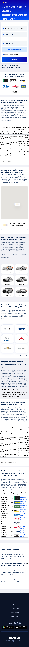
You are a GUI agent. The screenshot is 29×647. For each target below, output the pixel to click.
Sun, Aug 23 (9, 34)
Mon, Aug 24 (9, 43)
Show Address (12, 227)
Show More (23, 299)
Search (14, 59)
